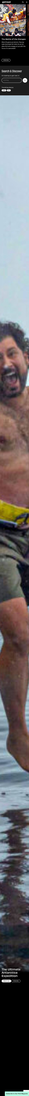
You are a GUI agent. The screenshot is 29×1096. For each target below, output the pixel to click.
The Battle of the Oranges (14, 39)
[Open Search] (23, 2)
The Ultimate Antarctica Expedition (11, 972)
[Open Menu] (26, 2)
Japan (4, 90)
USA (9, 90)
